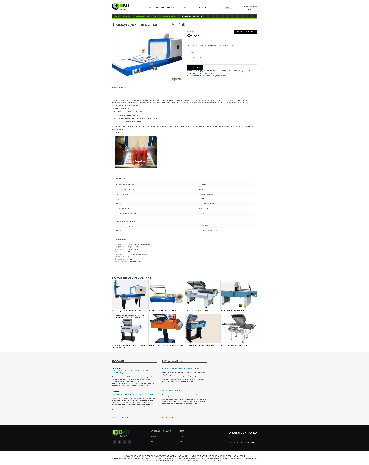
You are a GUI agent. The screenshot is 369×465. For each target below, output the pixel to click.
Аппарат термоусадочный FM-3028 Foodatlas (165, 345)
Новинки (192, 7)
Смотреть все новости (119, 417)
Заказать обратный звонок (242, 442)
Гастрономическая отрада (172, 391)
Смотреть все (166, 417)
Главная (148, 7)
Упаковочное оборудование (145, 16)
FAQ (152, 442)
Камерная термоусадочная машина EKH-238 (201, 345)
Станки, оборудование (161, 431)
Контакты (202, 7)
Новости (155, 436)
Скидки (183, 7)
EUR (197, 35)
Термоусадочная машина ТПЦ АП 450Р (126, 311)
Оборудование (172, 7)
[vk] (115, 442)
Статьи (182, 436)
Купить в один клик (245, 31)
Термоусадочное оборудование (167, 16)
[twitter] (125, 442)
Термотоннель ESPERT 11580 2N (232, 311)
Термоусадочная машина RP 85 (196, 311)
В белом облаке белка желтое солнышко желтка (180, 368)
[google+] (130, 442)
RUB (189, 35)
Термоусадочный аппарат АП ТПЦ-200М (163, 311)
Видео (181, 431)
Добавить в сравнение (120, 87)
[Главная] (121, 7)
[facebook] (120, 442)
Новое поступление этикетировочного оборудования (133, 394)
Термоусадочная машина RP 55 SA (234, 345)
